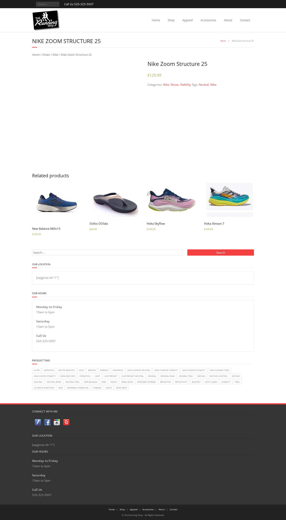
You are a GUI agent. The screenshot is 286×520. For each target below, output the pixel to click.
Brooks (92, 370)
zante (109, 387)
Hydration (84, 376)
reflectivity (181, 382)
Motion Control (218, 376)
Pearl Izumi (127, 382)
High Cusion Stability (45, 376)
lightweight (110, 376)
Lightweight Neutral (133, 376)
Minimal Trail (186, 376)
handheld (118, 370)
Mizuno (201, 376)
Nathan (236, 376)
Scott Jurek (211, 382)
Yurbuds (97, 387)
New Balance (90, 382)
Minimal (152, 376)
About (228, 20)
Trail (237, 382)
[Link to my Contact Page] (38, 423)
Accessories (208, 20)
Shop (171, 20)
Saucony (196, 382)
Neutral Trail (72, 382)
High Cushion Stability (166, 370)
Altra (36, 370)
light (97, 376)
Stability (185, 85)
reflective (165, 382)
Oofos (113, 382)
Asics (81, 370)
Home (156, 20)
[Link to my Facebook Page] (47, 423)
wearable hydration (78, 387)
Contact (245, 20)
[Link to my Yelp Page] (66, 423)
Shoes (46, 55)
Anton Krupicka (66, 370)
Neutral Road (54, 382)
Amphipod (49, 370)
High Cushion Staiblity (193, 370)
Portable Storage (146, 382)
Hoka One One (67, 376)
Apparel (187, 20)
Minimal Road (168, 376)
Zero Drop (121, 387)
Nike (55, 55)
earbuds (104, 370)
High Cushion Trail (219, 370)
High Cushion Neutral (138, 370)
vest (60, 387)
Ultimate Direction (44, 387)
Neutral (204, 85)
